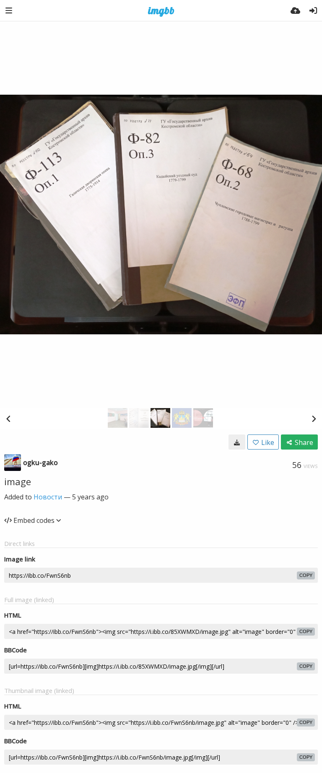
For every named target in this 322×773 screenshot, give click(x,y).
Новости (48, 497)
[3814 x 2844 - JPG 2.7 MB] (237, 442)
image (17, 481)
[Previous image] (8, 418)
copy (305, 575)
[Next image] (313, 418)
